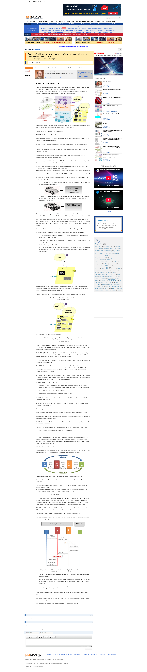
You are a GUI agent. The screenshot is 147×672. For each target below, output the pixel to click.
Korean (42, 1)
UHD (106, 286)
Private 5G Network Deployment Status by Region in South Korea (73, 46)
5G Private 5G (108, 246)
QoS (109, 278)
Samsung (116, 282)
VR (109, 286)
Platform (96, 278)
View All (98, 244)
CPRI (118, 250)
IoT (100, 263)
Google (111, 258)
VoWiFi (101, 288)
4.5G (96, 246)
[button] (27, 637)
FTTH (106, 255)
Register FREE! (32, 1)
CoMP (100, 253)
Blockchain (97, 250)
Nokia (107, 276)
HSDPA (103, 259)
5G (100, 246)
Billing (119, 248)
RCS (112, 278)
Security (97, 284)
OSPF (111, 276)
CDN (114, 250)
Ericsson (102, 255)
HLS (100, 259)
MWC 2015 (102, 272)
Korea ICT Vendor (117, 266)
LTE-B (119, 268)
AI (113, 246)
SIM (121, 280)
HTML (38, 62)
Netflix (113, 272)
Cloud (96, 253)
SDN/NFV (112, 280)
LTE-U (104, 270)
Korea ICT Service (106, 266)
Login (27, 1)
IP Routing (108, 261)
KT (106, 263)
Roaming (96, 280)
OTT (115, 276)
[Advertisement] (109, 304)
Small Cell (110, 284)
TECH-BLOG (36, 49)
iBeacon (106, 290)
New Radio (102, 276)
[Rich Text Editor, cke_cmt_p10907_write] (59, 642)
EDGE (115, 253)
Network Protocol (101, 274)
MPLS (116, 270)
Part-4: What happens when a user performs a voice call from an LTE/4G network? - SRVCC (111, 148)
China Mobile (113, 251)
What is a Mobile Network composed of (112, 89)
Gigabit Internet (100, 258)
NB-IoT (109, 272)
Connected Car (106, 253)
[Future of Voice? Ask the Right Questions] (98, 97)
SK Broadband (99, 282)
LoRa (108, 270)
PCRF (118, 276)
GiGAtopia (116, 255)
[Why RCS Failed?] (98, 81)
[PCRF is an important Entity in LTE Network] (98, 105)
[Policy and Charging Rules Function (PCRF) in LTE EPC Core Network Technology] (98, 138)
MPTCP (96, 272)
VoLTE (97, 288)
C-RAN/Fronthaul (106, 250)
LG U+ (97, 268)
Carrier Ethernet (98, 251)
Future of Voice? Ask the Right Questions (112, 97)
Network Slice (112, 274)
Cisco (118, 251)
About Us (46, 1)
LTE (106, 268)
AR (116, 246)
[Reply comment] (92, 615)
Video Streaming (115, 286)
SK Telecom (108, 282)
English (38, 1)
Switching (97, 286)
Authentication (106, 248)
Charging (104, 251)
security (110, 290)
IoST (96, 264)
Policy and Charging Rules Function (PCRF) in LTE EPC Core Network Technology (112, 139)
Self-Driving (104, 284)
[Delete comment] (90, 615)
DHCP (111, 253)
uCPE (119, 290)
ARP (119, 246)
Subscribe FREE (101, 220)
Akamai (100, 248)
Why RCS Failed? (107, 81)
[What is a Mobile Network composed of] (98, 89)
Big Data (114, 248)
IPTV (115, 261)
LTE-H (96, 270)
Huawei (97, 261)
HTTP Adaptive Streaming (111, 259)
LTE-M (100, 270)
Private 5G (103, 278)
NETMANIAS (29, 49)
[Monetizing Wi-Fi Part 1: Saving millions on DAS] (98, 122)
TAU (102, 286)
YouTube (114, 288)
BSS (111, 248)
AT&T (96, 248)
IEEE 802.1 (103, 261)
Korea (113, 264)
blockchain (120, 288)
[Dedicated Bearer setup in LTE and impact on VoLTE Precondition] (98, 113)
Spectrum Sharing (116, 284)
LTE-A (114, 268)
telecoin (114, 290)
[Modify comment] (89, 615)
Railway (116, 278)
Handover (119, 259)
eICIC (97, 290)
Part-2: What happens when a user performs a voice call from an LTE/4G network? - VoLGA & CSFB (111, 156)
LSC (102, 268)
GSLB (111, 255)
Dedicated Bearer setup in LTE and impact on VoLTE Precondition (112, 114)
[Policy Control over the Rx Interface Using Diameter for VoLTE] (98, 130)
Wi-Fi (107, 288)
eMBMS (101, 290)
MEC (113, 270)
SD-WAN (102, 280)
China (108, 251)
